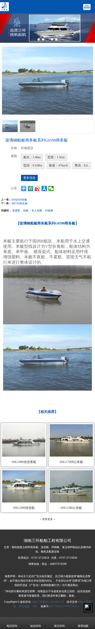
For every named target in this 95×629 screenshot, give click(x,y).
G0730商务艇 (19, 203)
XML (35, 606)
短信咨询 (35, 625)
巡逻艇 (16, 210)
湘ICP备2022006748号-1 (64, 606)
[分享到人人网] (44, 188)
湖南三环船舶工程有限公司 (48, 601)
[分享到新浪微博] (37, 188)
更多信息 (29, 177)
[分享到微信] (51, 188)
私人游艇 (37, 210)
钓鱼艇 (49, 210)
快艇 (25, 210)
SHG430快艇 (19, 199)
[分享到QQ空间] (30, 188)
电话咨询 (12, 625)
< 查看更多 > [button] (47, 519)
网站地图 (24, 606)
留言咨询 (59, 625)
